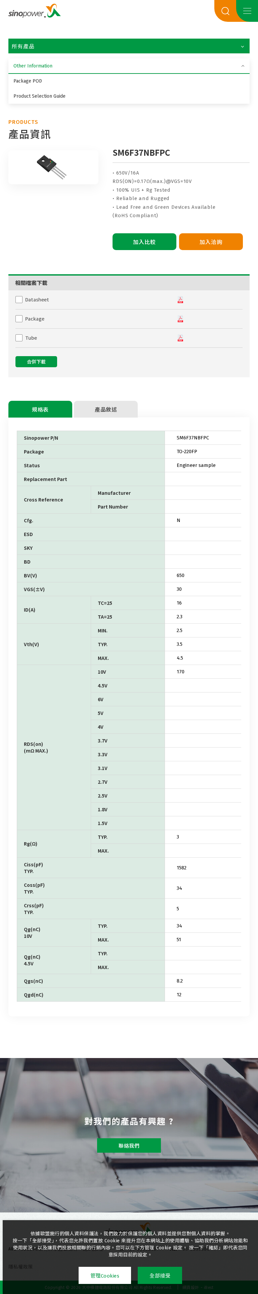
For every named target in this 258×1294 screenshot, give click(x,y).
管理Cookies (105, 1276)
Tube (31, 337)
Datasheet (37, 299)
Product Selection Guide (39, 96)
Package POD (27, 81)
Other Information (32, 66)
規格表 (40, 409)
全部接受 (159, 1276)
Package (34, 318)
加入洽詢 (211, 242)
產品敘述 (106, 409)
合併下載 (36, 362)
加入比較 (144, 242)
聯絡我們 (129, 1146)
